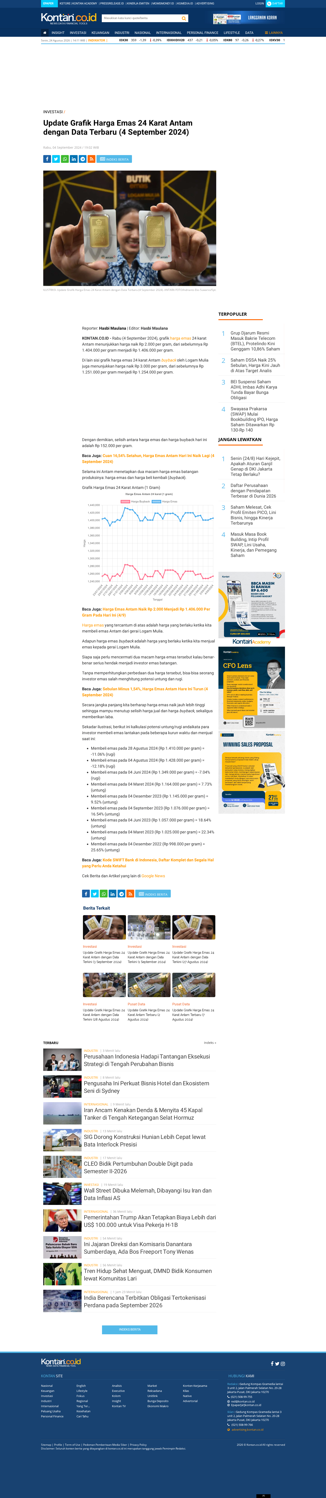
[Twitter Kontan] (277, 1363)
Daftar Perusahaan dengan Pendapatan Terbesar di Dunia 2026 (253, 491)
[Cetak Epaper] (244, 23)
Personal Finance (202, 33)
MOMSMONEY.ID (163, 3)
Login (259, 3)
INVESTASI (53, 111)
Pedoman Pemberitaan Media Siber (105, 1445)
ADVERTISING (205, 3)
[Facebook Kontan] (272, 1363)
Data (249, 33)
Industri (122, 33)
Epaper (48, 3)
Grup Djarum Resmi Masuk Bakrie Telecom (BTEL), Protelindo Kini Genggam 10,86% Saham (255, 341)
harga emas (180, 338)
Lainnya (276, 33)
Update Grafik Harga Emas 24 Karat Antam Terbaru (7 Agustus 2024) (193, 1014)
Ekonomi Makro (158, 1406)
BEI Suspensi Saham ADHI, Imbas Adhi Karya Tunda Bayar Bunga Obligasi (254, 389)
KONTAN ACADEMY (84, 3)
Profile (58, 1445)
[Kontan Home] (44, 33)
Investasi (78, 33)
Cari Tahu (82, 1416)
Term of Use (72, 1445)
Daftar (277, 3)
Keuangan (100, 33)
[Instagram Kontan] (283, 1363)
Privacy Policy (138, 1445)
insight (58, 33)
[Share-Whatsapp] (65, 159)
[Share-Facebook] (47, 159)
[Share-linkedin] (74, 159)
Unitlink (152, 1396)
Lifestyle (232, 33)
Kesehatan (83, 1411)
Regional (82, 1401)
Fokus (80, 1396)
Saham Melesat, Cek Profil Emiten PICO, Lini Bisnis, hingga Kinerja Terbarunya (253, 515)
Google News (153, 876)
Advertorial (190, 1401)
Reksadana (154, 1391)
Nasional (143, 33)
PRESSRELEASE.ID (112, 3)
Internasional (169, 33)
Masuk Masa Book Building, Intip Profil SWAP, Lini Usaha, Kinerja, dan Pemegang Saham (254, 544)
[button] (183, 18)
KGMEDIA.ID (185, 3)
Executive (118, 1391)
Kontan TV (119, 1406)
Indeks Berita (130, 1329)
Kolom (116, 1396)
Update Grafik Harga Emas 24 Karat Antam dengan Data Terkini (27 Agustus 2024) (193, 957)
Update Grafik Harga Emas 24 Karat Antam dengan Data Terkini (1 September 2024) (149, 957)
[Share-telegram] (82, 159)
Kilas (186, 1391)
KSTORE (65, 3)
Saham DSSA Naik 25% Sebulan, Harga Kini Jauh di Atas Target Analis (255, 365)
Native (187, 1396)
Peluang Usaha (51, 1411)
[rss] (91, 159)
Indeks (210, 1043)
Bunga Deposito (158, 1401)
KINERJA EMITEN (138, 3)
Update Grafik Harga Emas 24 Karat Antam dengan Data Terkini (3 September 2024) (104, 957)
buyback (168, 360)
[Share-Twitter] (56, 159)
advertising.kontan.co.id (246, 1430)
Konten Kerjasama (195, 1386)
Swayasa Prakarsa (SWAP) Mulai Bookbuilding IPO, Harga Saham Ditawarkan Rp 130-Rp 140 (254, 419)
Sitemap (46, 1445)
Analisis (117, 1386)
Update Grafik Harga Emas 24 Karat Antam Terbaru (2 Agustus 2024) (149, 1014)
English (81, 1386)
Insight (116, 1401)
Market (152, 1386)
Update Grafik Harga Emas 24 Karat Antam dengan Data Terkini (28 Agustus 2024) (104, 1014)
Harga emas (93, 625)
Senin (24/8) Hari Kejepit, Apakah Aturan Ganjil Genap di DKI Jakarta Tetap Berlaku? (255, 466)
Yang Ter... (83, 1406)
